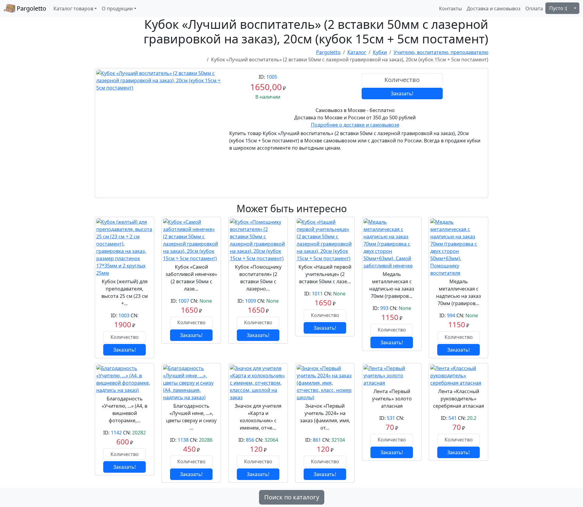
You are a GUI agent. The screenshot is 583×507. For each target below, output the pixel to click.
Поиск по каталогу (291, 497)
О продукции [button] (117, 8)
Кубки (380, 52)
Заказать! (402, 93)
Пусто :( (558, 8)
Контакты (450, 8)
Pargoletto (30, 8)
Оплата (534, 8)
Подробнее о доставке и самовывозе (355, 124)
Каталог (356, 52)
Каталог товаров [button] (73, 8)
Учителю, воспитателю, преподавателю (441, 52)
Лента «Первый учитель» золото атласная (392, 398)
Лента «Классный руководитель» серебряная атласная (458, 398)
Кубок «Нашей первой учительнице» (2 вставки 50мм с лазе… (324, 274)
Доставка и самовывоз (493, 8)
